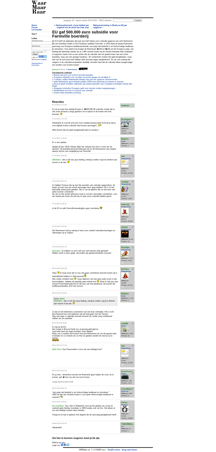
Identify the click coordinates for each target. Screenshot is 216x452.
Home (34, 25)
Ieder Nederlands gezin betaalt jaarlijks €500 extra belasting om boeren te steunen (89, 82)
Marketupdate (72, 69)
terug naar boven (129, 450)
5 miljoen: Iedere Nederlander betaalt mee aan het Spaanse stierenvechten (85, 79)
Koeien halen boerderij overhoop (67, 93)
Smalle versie (114, 450)
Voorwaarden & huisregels (37, 64)
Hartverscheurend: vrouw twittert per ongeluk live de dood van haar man (72, 26)
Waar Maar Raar (39, 8)
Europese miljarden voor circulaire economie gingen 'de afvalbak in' (82, 77)
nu (60, 442)
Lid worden (37, 30)
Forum (35, 27)
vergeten (43, 59)
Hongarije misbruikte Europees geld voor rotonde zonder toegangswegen (84, 88)
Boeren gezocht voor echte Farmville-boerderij (73, 75)
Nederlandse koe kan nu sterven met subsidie (73, 90)
